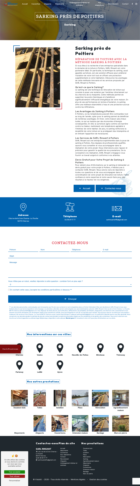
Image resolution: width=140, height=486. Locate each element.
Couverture (36, 4)
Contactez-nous (113, 188)
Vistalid (38, 479)
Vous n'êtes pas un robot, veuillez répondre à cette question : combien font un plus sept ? (45, 281)
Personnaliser (14, 480)
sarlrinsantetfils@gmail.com (116, 220)
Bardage (86, 471)
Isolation (86, 452)
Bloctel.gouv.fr (71, 318)
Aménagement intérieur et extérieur (79, 3)
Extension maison (89, 469)
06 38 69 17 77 (70, 220)
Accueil (25, 4)
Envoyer (72, 299)
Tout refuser (15, 476)
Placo (85, 455)
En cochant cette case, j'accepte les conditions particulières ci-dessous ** (41, 290)
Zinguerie (47, 4)
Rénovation (86, 457)
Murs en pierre (88, 473)
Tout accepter (14, 472)
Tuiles (85, 450)
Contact (125, 4)
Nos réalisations (99, 3)
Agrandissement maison (91, 461)
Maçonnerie (59, 4)
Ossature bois (87, 448)
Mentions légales (78, 479)
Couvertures (87, 467)
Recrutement (113, 4)
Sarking (85, 459)
